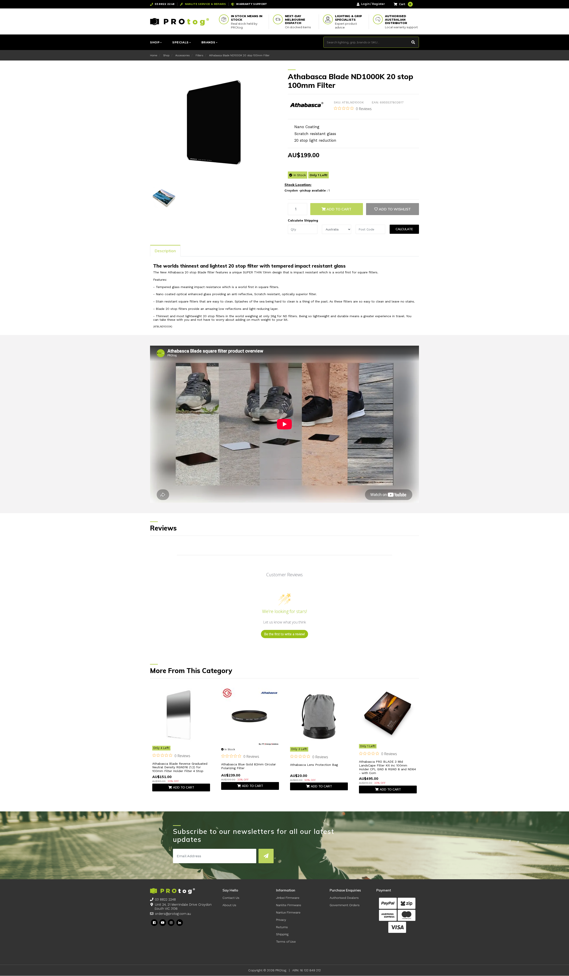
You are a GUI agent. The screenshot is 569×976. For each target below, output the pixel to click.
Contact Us (230, 897)
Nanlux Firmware (288, 912)
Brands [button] (208, 42)
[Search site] (413, 42)
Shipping (282, 934)
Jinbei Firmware (287, 897)
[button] (392, 209)
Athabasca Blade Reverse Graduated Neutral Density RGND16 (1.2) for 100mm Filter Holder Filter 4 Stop (179, 767)
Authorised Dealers (344, 897)
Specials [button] (180, 42)
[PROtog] (179, 22)
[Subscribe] (265, 856)
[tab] (165, 250)
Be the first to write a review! (284, 634)
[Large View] (164, 197)
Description (165, 250)
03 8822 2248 (165, 899)
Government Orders (345, 905)
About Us (229, 905)
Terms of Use (286, 941)
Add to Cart (338, 209)
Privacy (281, 920)
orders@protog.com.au (173, 914)
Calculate (404, 229)
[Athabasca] (306, 105)
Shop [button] (155, 42)
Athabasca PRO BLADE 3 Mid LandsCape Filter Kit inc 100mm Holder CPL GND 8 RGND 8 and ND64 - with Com (387, 767)
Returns (282, 927)
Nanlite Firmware (288, 905)
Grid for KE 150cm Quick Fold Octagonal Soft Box (33, 958)
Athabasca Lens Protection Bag (314, 764)
